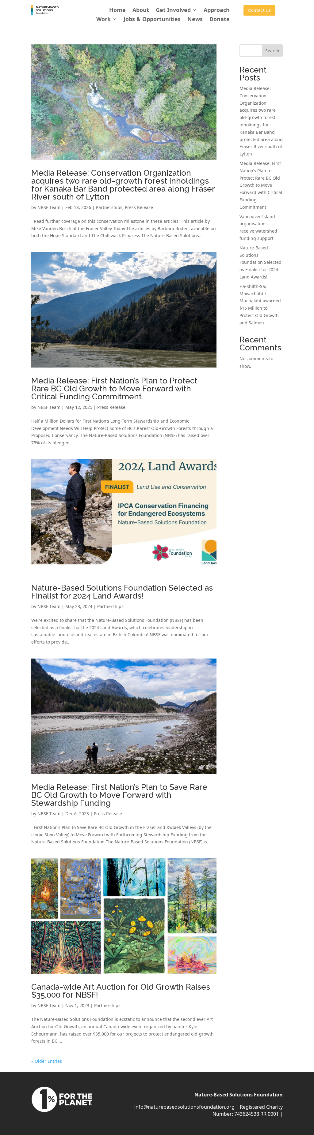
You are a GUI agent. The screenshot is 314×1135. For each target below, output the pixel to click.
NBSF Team (48, 207)
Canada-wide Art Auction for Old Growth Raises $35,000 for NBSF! (120, 990)
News (195, 20)
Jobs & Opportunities (152, 20)
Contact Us (259, 10)
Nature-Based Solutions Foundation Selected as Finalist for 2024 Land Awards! (122, 591)
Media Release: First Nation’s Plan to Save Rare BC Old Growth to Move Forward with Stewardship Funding (119, 795)
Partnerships (109, 207)
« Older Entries (46, 1061)
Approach (217, 10)
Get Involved (173, 10)
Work (103, 20)
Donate (219, 20)
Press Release (139, 207)
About (140, 10)
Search (272, 51)
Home (117, 10)
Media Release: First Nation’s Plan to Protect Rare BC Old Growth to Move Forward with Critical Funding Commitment (114, 388)
